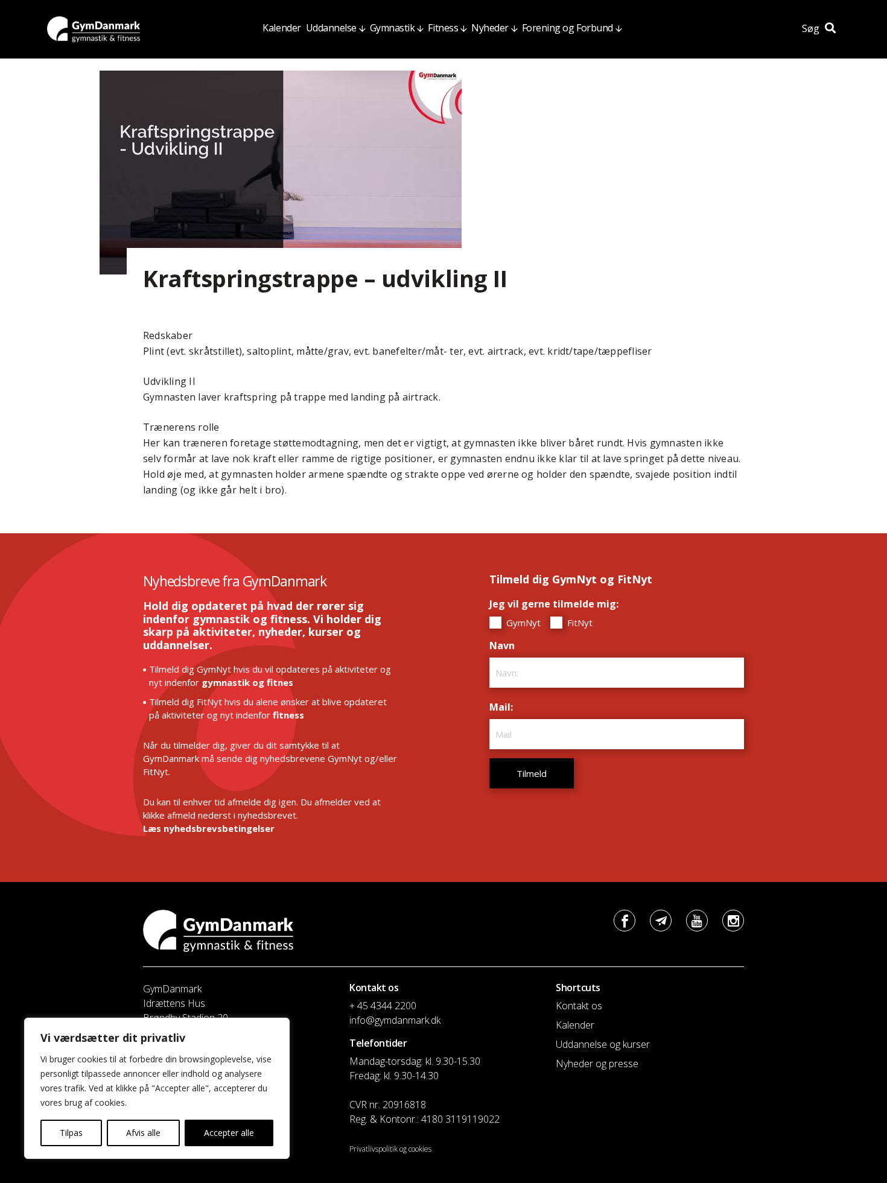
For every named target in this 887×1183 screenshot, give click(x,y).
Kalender (281, 28)
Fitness (443, 28)
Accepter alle (229, 1132)
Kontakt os (579, 1005)
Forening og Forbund (567, 28)
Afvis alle (143, 1132)
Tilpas (71, 1132)
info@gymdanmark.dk (394, 1020)
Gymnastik (392, 28)
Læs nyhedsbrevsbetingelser (209, 828)
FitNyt (578, 623)
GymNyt (522, 623)
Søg (812, 28)
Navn (505, 645)
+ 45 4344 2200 (382, 1005)
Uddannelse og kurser (603, 1044)
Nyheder (490, 28)
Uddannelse (331, 28)
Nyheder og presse (597, 1063)
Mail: (504, 707)
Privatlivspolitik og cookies (390, 1149)
